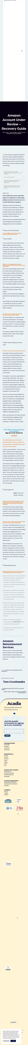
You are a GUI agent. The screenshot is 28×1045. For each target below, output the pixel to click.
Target (5, 760)
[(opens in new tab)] (19, 810)
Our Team (6, 794)
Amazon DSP (7, 749)
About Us (6, 791)
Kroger (5, 762)
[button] (14, 173)
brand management (17, 133)
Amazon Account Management (12, 670)
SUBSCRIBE (14, 435)
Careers (6, 792)
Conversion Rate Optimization (10, 783)
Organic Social (7, 771)
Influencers (6, 776)
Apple (18, 621)
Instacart (6, 758)
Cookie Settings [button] (6, 1040)
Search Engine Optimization (10, 782)
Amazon (6, 755)
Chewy (5, 763)
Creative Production (8, 774)
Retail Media (7, 744)
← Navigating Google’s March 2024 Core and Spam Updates (12, 689)
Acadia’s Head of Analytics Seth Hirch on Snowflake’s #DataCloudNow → (15, 692)
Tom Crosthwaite (13, 132)
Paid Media (6, 746)
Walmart (6, 757)
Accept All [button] (13, 1040)
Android (15, 621)
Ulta (5, 765)
